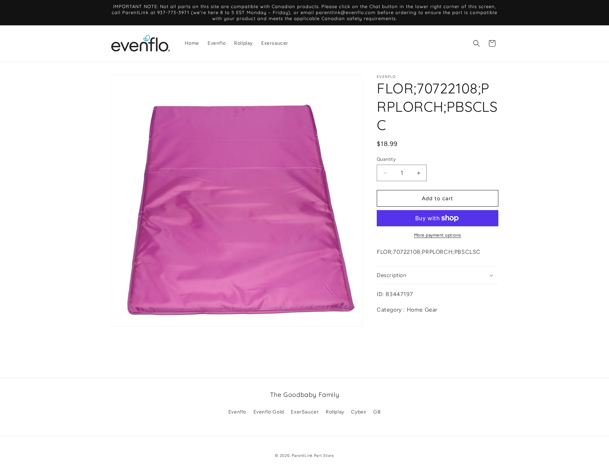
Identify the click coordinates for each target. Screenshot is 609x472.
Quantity (386, 159)
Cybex (358, 412)
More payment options (437, 235)
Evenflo (237, 412)
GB (377, 412)
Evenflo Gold (268, 412)
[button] (476, 43)
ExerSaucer (305, 412)
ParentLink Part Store (313, 455)
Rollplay (335, 412)
